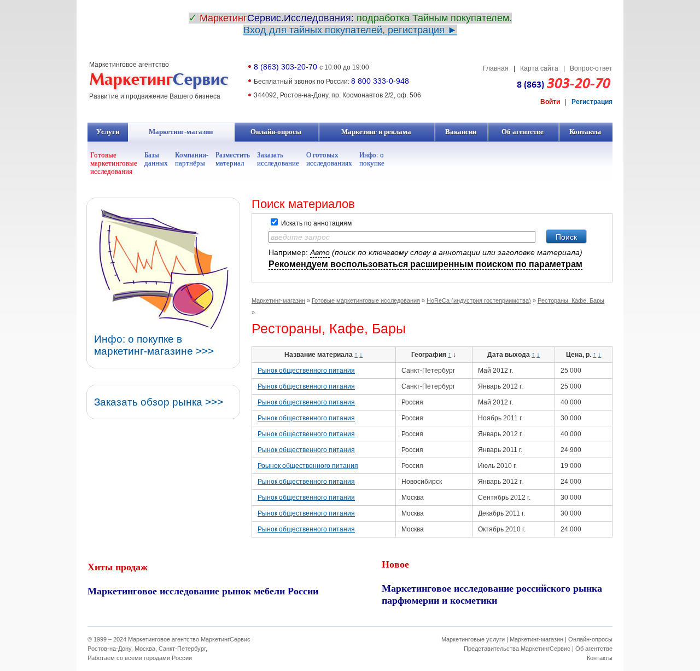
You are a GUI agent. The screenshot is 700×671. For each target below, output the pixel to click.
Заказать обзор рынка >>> (158, 402)
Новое (395, 564)
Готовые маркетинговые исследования (113, 163)
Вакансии (461, 132)
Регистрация (591, 102)
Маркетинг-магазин (181, 132)
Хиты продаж (118, 566)
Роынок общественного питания (308, 466)
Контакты (585, 132)
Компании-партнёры (191, 159)
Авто (320, 252)
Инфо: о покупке (371, 159)
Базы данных (156, 159)
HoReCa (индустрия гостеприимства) (479, 300)
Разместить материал (232, 159)
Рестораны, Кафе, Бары (571, 300)
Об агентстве (522, 132)
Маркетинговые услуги (473, 639)
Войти (550, 102)
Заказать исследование (278, 159)
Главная (496, 68)
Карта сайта (539, 68)
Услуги (108, 132)
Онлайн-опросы (276, 132)
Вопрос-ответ (591, 68)
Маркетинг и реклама (376, 132)
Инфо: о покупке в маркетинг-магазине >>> (154, 345)
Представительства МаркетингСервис (517, 648)
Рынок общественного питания (306, 370)
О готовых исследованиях (329, 159)
